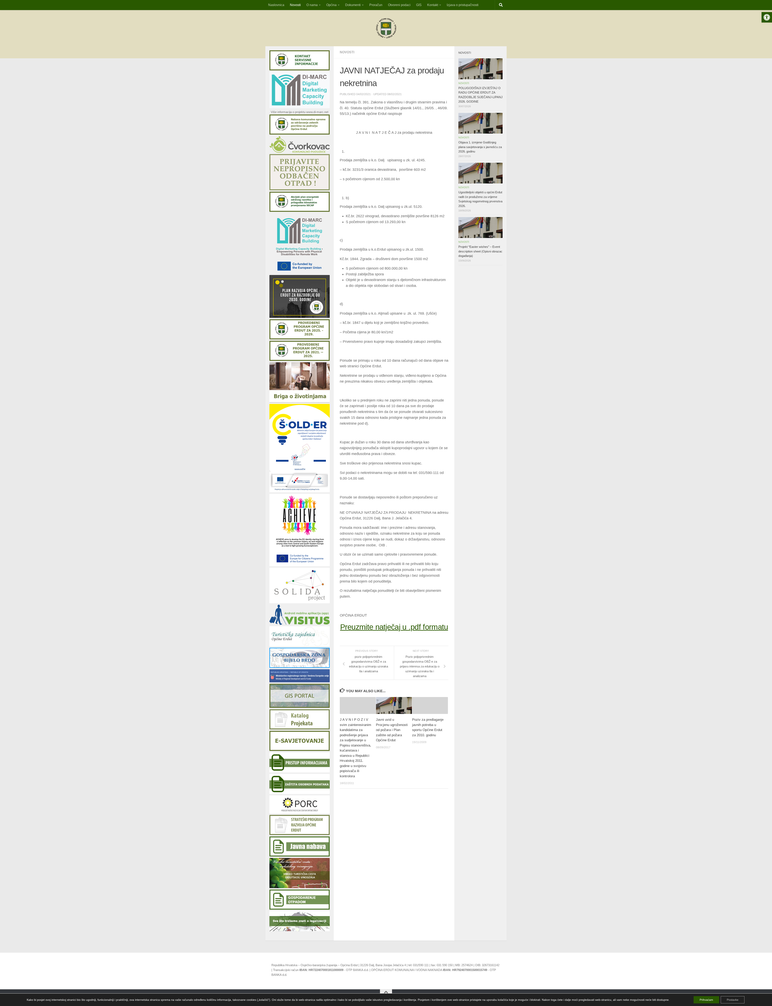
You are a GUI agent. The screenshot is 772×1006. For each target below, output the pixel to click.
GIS (419, 5)
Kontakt (432, 5)
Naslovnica (276, 5)
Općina (331, 5)
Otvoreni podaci (399, 5)
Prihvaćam (706, 999)
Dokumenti (353, 5)
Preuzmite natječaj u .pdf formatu (394, 627)
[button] (767, 17)
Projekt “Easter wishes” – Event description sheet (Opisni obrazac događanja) (480, 251)
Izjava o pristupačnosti (462, 5)
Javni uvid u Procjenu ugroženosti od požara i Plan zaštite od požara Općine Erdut (392, 730)
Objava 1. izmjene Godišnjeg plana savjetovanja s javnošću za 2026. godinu (480, 147)
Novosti (295, 5)
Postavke (732, 999)
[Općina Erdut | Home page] (386, 28)
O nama (312, 5)
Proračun (375, 5)
